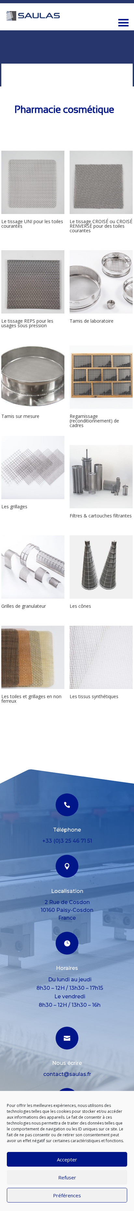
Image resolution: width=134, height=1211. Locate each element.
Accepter (67, 1159)
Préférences (67, 1195)
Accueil (10, 67)
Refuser (67, 1177)
